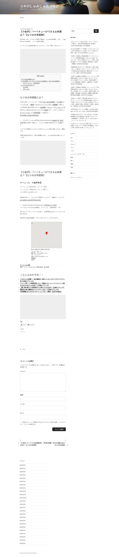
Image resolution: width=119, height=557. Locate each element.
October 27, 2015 (50, 205)
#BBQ (46, 110)
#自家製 (42, 107)
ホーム (22, 17)
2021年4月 (23, 517)
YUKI (31, 29)
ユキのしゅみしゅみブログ (39, 6)
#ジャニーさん (25, 113)
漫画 (72, 164)
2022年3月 (23, 481)
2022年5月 (23, 475)
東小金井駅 (46, 267)
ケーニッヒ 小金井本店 (31, 83)
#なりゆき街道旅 (49, 102)
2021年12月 (23, 491)
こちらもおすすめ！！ (28, 85)
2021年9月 (23, 501)
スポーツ (73, 144)
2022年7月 (23, 468)
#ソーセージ (58, 107)
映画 (72, 157)
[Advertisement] (43, 61)
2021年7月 (23, 507)
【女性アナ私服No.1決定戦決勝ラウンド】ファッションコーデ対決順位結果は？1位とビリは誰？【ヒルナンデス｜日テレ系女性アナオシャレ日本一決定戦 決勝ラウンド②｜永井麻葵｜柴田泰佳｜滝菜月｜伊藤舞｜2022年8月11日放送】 (85, 60)
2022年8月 (23, 465)
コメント (23, 371)
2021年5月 (23, 514)
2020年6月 (23, 537)
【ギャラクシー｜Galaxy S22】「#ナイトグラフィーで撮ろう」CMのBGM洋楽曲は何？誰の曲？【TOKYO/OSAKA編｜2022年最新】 (84, 43)
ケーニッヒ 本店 (25, 265)
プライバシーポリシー (77, 177)
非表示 (42, 76)
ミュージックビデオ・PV (77, 154)
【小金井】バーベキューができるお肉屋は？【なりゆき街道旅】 (40, 81)
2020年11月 (23, 524)
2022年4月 (23, 478)
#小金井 (60, 102)
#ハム (50, 107)
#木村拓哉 (36, 113)
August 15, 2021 (57, 120)
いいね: (26, 89)
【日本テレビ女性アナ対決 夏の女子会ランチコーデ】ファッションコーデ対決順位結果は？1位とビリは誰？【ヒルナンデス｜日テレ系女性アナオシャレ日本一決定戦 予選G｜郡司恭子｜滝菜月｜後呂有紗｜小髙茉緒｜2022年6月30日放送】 (85, 102)
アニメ (72, 141)
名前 (22, 395)
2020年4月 (23, 543)
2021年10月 (23, 497)
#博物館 (55, 105)
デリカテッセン (32, 267)
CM (71, 138)
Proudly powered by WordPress (28, 553)
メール (22, 404)
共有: (25, 87)
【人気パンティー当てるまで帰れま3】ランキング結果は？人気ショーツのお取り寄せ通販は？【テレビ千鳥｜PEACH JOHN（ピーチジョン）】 (85, 125)
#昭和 (32, 105)
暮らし (72, 160)
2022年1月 (23, 488)
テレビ (24, 349)
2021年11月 (23, 494)
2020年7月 (23, 533)
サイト (22, 413)
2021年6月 (23, 511)
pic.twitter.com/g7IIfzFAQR (29, 115)
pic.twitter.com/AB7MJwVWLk (30, 200)
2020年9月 (23, 527)
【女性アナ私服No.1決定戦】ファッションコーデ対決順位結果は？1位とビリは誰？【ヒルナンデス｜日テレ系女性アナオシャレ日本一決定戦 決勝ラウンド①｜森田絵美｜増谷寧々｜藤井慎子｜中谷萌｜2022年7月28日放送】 (85, 80)
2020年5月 (23, 540)
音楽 (72, 167)
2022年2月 (23, 484)
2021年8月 (23, 504)
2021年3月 (23, 520)
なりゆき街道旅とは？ (28, 79)
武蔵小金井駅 (40, 267)
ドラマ (72, 151)
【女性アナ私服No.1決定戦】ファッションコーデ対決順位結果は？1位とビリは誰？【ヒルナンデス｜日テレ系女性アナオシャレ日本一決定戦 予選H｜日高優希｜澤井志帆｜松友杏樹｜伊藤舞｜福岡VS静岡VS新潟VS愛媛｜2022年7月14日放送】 (85, 91)
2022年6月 (23, 471)
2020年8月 (23, 530)
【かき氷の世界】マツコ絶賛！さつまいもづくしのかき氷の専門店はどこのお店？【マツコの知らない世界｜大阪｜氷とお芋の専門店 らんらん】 (85, 50)
